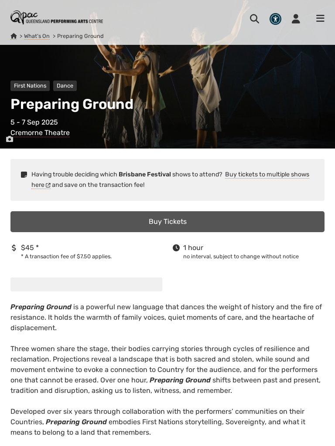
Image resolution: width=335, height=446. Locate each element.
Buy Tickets (168, 221)
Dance (65, 85)
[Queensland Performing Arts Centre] (13, 36)
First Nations (30, 85)
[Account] (296, 19)
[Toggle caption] (9, 139)
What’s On (37, 36)
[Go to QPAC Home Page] (56, 17)
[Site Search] (254, 19)
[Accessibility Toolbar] (275, 19)
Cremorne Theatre (40, 132)
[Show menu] (318, 19)
